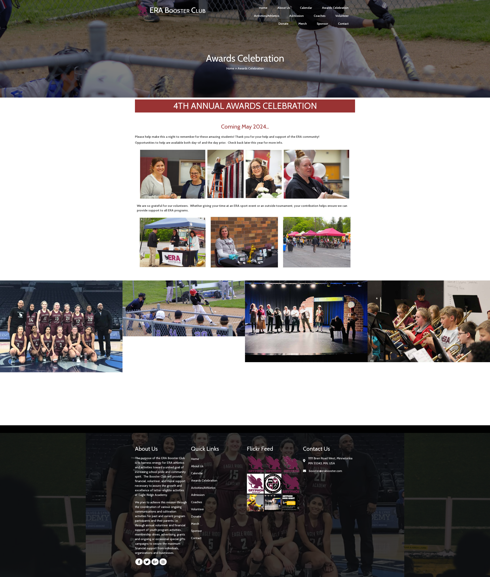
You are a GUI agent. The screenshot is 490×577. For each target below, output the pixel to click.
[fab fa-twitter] (147, 561)
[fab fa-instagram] (163, 561)
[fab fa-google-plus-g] (155, 561)
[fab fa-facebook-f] (139, 561)
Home (230, 68)
